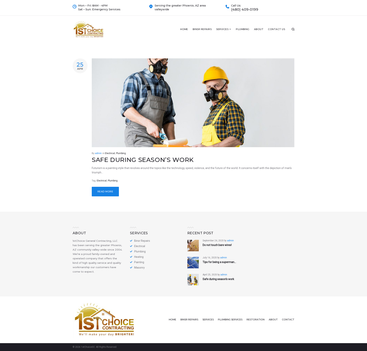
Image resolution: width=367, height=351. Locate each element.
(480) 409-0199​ (244, 10)
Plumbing (242, 29)
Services (222, 29)
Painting (139, 262)
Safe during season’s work (143, 159)
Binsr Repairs (202, 29)
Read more (105, 191)
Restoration (256, 319)
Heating (139, 256)
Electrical (110, 153)
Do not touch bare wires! (217, 245)
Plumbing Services (230, 319)
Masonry (139, 267)
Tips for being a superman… (219, 262)
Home (184, 29)
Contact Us (276, 29)
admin (98, 153)
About (258, 29)
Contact (288, 319)
